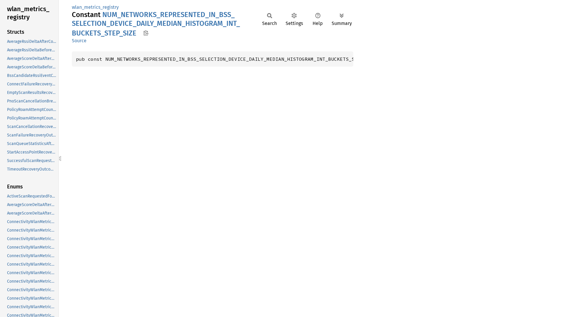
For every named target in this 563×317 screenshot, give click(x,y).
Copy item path (146, 33)
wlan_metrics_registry (95, 7)
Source (79, 40)
